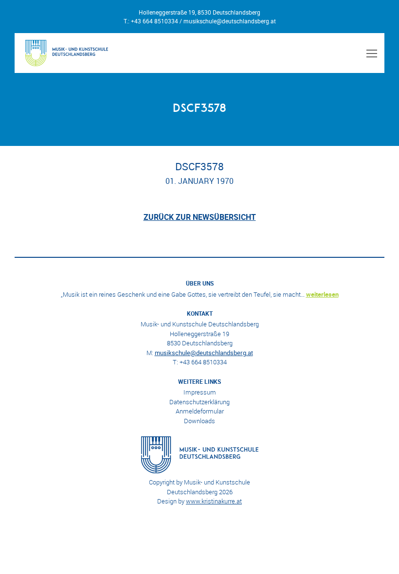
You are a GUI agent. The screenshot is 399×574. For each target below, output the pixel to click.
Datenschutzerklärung (199, 401)
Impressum (199, 392)
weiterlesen (322, 294)
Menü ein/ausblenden (370, 53)
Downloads (199, 420)
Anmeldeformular (200, 411)
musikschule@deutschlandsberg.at (229, 21)
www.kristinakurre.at (214, 501)
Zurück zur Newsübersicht (200, 217)
